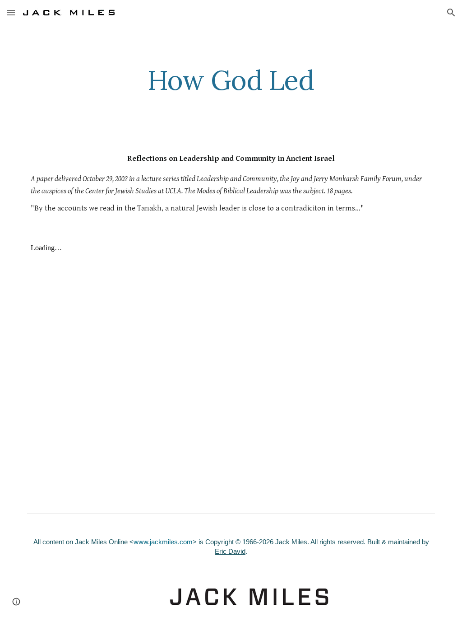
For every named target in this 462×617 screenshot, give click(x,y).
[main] (231, 79)
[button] (11, 12)
